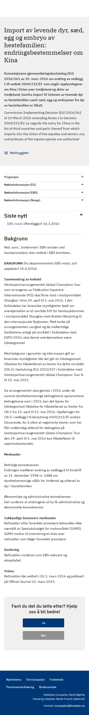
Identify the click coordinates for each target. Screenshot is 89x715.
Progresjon (11, 177)
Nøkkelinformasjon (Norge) (22, 200)
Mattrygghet (19, 153)
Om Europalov (35, 679)
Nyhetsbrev (13, 679)
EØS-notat (15, 224)
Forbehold (56, 679)
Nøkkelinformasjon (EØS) (21, 192)
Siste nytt (15, 215)
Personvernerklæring (20, 687)
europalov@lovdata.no (70, 706)
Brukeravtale (47, 687)
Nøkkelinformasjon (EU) (20, 185)
